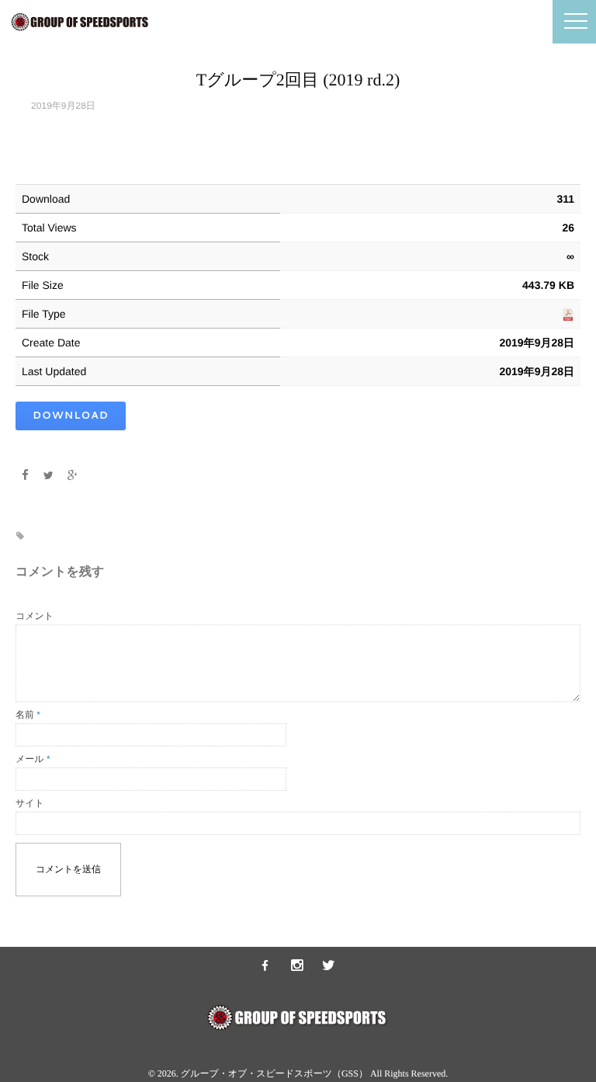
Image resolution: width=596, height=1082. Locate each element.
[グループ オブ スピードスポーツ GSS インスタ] (297, 966)
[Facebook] (25, 475)
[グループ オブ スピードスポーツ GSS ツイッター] (329, 966)
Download (71, 416)
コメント (35, 616)
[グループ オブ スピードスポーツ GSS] (265, 966)
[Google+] (73, 475)
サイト (30, 803)
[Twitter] (49, 475)
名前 (28, 714)
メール (33, 758)
